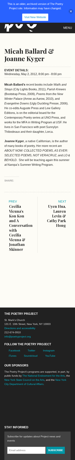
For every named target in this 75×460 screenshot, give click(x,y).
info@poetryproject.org (17, 336)
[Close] (71, 11)
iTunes (12, 355)
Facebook (14, 350)
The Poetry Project (20, 28)
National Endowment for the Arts (14, 397)
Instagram (49, 350)
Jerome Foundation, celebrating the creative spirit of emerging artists (38, 398)
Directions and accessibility (19, 328)
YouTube (50, 355)
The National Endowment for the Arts (43, 375)
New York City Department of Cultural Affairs (14, 413)
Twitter (31, 350)
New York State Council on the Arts (24, 379)
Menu (67, 27)
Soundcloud (31, 355)
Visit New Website (35, 17)
